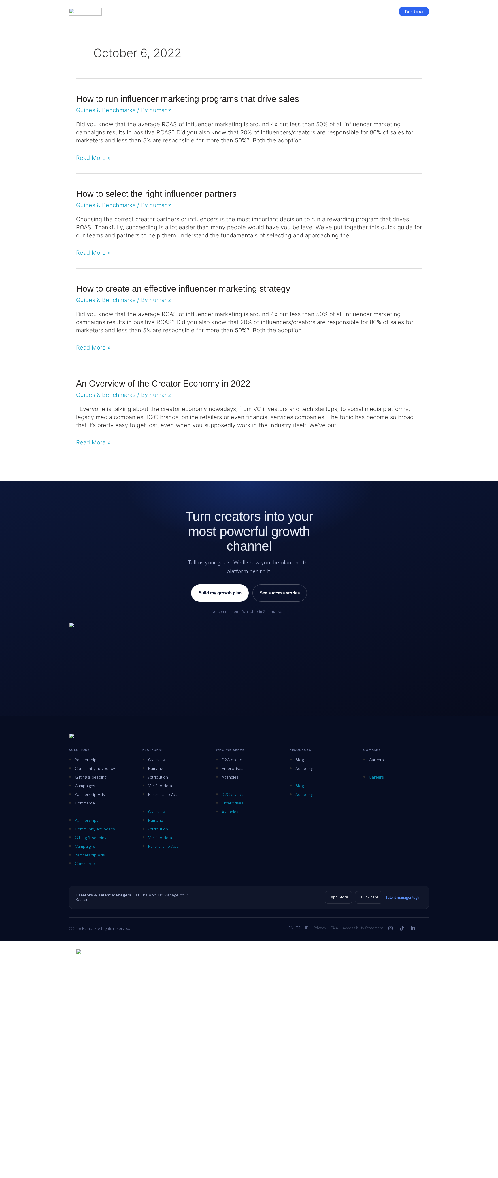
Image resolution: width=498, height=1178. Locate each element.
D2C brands (233, 759)
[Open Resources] (238, 11)
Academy (304, 768)
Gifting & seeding (90, 777)
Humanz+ (156, 768)
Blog (299, 759)
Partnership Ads (90, 794)
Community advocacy (95, 768)
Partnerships (87, 759)
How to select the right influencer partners (156, 193)
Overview (157, 759)
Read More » (93, 157)
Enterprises (232, 768)
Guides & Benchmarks (105, 110)
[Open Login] (387, 11)
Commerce (85, 803)
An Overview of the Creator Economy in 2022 (163, 383)
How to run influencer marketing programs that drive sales (187, 99)
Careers (376, 759)
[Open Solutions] (136, 11)
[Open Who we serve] (204, 11)
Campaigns (85, 785)
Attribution (158, 777)
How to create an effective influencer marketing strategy (183, 288)
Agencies (230, 777)
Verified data (160, 785)
